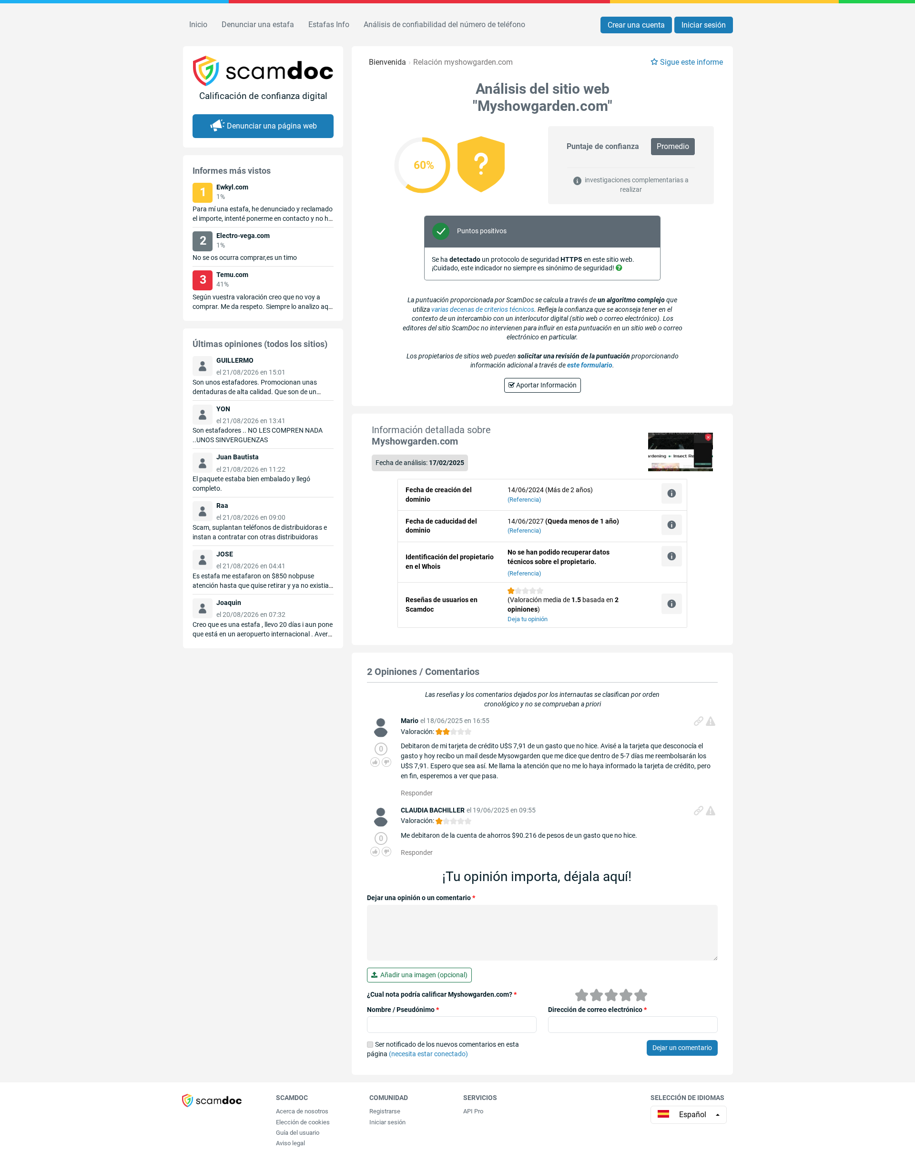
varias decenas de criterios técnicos (482, 309)
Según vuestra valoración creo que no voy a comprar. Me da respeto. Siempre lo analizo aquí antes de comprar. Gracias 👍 (263, 306)
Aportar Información (546, 385)
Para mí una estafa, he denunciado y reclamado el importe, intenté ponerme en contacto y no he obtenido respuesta (263, 218)
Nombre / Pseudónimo (403, 1009)
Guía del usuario (297, 1132)
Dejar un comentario (682, 1047)
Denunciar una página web (272, 125)
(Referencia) (524, 499)
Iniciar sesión (703, 25)
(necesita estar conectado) (428, 1054)
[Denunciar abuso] (710, 721)
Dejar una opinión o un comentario (421, 898)
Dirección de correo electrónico (597, 1009)
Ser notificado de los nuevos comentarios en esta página (443, 1049)
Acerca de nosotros (302, 1111)
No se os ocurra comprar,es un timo (245, 257)
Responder (417, 793)
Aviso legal (290, 1143)
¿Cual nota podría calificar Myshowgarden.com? (442, 994)
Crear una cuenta (636, 25)
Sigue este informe (691, 62)
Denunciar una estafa (258, 24)
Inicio (198, 24)
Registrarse (384, 1111)
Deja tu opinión (528, 619)
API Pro (473, 1111)
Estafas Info (328, 24)
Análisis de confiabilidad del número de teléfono (444, 24)
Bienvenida (387, 62)
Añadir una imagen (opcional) (422, 975)
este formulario (589, 365)
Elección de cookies (303, 1122)
